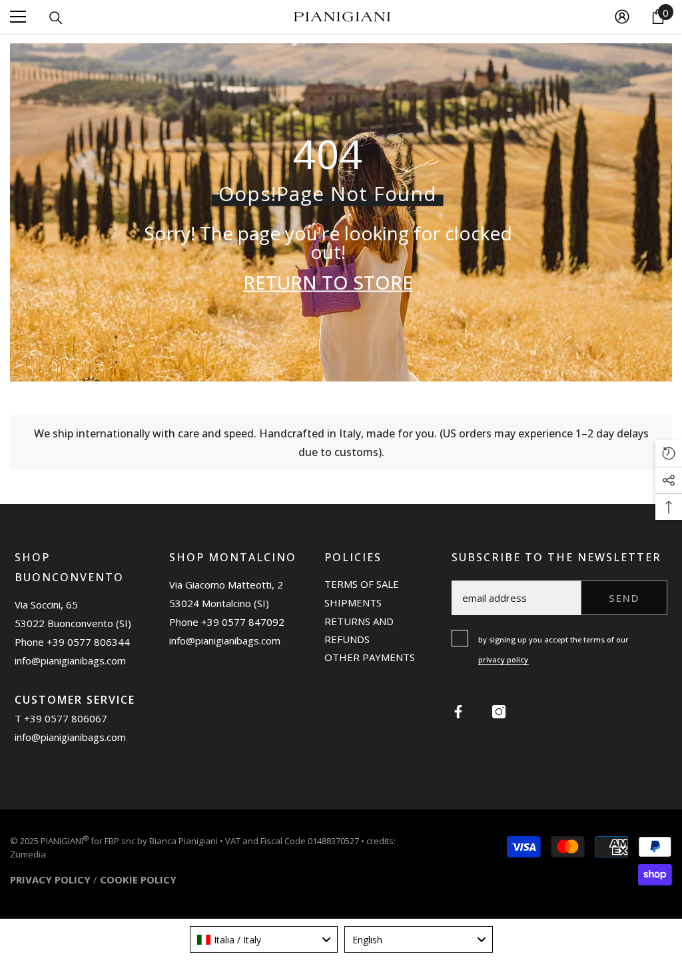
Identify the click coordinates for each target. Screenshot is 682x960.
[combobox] (264, 939)
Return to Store (328, 281)
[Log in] (622, 16)
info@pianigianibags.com (70, 660)
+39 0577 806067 (65, 718)
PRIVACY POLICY (50, 879)
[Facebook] (458, 711)
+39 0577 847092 (242, 621)
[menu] (18, 17)
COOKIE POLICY (138, 879)
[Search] (56, 18)
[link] (341, 443)
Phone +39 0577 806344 (72, 641)
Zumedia (28, 854)
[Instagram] (499, 711)
